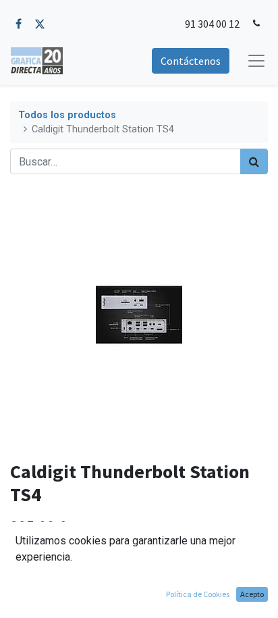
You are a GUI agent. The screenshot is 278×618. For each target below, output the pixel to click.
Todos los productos (67, 115)
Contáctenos (191, 61)
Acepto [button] (252, 594)
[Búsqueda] (254, 161)
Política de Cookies (197, 594)
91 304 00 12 (212, 23)
